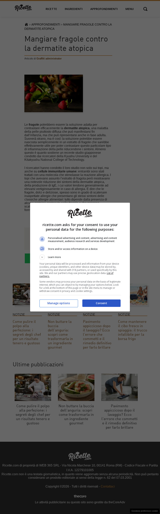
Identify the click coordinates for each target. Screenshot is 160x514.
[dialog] (80, 257)
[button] (80, 257)
